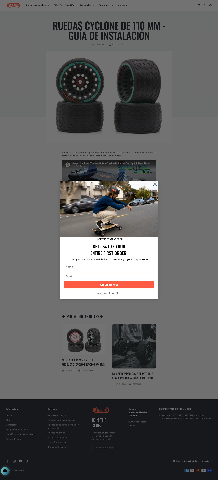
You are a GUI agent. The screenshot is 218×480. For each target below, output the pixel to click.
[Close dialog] (155, 184)
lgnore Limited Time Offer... (109, 293)
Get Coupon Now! (109, 284)
